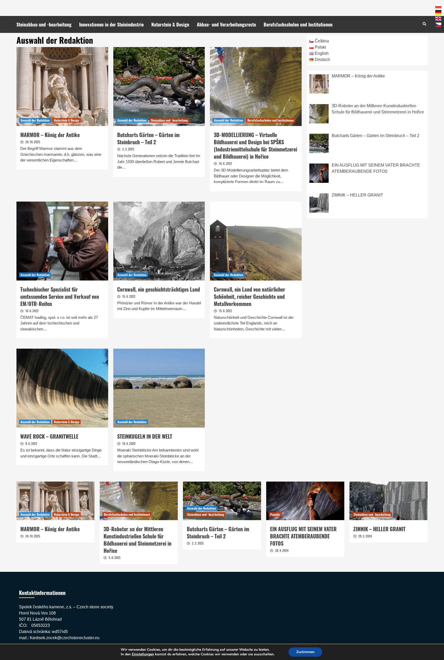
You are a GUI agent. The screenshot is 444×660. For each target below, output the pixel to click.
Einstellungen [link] (143, 654)
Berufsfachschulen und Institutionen (298, 24)
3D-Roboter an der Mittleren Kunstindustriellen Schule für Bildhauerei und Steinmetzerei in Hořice (137, 539)
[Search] (424, 24)
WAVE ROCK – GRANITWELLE (49, 436)
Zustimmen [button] (305, 651)
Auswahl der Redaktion (35, 120)
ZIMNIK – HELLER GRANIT (379, 529)
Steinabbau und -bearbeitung (43, 24)
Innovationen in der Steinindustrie (111, 24)
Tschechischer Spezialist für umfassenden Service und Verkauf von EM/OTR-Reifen (59, 296)
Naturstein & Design (170, 24)
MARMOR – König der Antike (50, 135)
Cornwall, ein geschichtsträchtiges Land (158, 289)
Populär (275, 514)
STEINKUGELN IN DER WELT (144, 436)
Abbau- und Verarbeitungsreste (226, 24)
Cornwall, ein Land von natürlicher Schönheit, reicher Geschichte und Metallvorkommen (249, 296)
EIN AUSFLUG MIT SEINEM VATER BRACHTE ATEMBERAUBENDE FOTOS (303, 536)
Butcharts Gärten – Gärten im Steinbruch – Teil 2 (148, 138)
